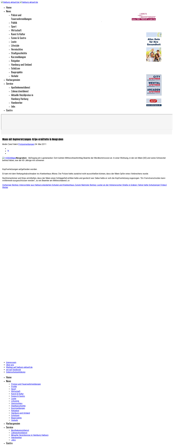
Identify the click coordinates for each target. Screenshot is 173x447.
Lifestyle (15, 45)
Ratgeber (15, 61)
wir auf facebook (13, 369)
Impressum (11, 362)
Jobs (13, 106)
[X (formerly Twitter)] (8, 151)
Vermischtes (17, 49)
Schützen (15, 68)
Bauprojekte (17, 72)
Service (9, 83)
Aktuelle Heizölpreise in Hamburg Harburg (22, 97)
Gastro (9, 110)
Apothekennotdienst (20, 87)
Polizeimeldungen (26, 144)
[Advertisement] (78, 227)
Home (9, 7)
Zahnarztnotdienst (20, 91)
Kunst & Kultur (18, 34)
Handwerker (17, 102)
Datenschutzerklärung (15, 372)
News (8, 11)
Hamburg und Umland (21, 64)
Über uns (10, 365)
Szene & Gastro (18, 38)
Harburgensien (13, 80)
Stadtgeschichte (19, 53)
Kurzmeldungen (18, 57)
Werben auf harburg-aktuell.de (19, 367)
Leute (13, 42)
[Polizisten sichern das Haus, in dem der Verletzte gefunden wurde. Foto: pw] (9, 158)
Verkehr (14, 76)
